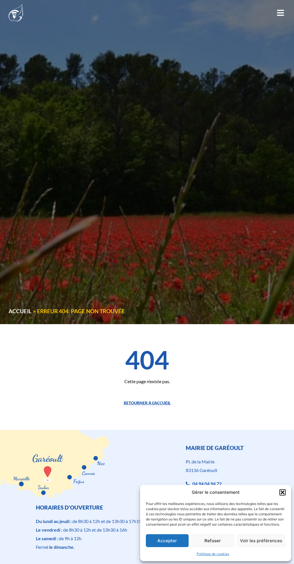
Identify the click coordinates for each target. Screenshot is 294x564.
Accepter (167, 540)
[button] (282, 492)
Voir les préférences (261, 540)
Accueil (20, 311)
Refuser (212, 540)
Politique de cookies (213, 554)
